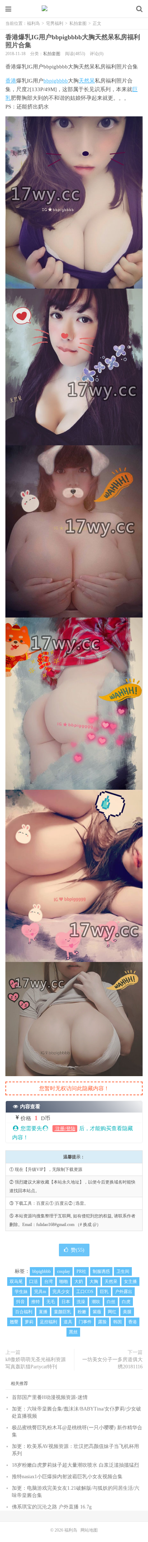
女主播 (130, 1281)
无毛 (50, 1301)
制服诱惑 (101, 1271)
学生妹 (21, 1291)
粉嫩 (82, 1311)
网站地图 (89, 1530)
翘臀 (14, 1321)
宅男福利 (54, 23)
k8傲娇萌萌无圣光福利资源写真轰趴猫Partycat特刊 (35, 1363)
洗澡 (81, 1301)
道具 (68, 1321)
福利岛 (74, 9)
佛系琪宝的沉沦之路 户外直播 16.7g (52, 1507)
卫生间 (122, 1271)
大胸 (93, 1281)
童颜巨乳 (62, 1311)
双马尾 (16, 1281)
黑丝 (73, 1331)
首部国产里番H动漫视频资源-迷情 (50, 1397)
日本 (65, 1301)
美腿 (127, 1311)
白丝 (111, 1301)
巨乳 (104, 1291)
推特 (35, 1301)
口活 (33, 1281)
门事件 (85, 1321)
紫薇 (97, 1311)
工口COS (84, 1291)
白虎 (126, 1301)
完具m (40, 1291)
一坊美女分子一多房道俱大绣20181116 (112, 1363)
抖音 (20, 1301)
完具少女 (61, 1291)
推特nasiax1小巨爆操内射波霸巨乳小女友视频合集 (67, 1476)
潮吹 (96, 1301)
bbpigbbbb (55, 81)
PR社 (81, 1271)
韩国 (117, 1321)
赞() (77, 1250)
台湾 (48, 1281)
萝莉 (29, 1321)
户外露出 (123, 1291)
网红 (112, 1311)
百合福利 (23, 1311)
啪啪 (63, 1281)
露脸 (102, 1321)
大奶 (78, 1281)
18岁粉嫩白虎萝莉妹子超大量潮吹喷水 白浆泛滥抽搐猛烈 (75, 1465)
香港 (10, 81)
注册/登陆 (64, 1128)
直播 (43, 1311)
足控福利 (48, 1321)
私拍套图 (78, 23)
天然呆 (87, 81)
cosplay (63, 1271)
